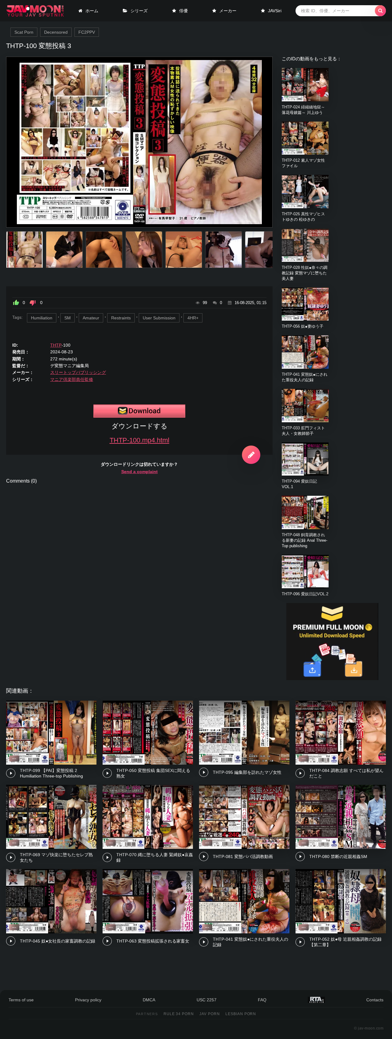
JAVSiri (274, 10)
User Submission (159, 317)
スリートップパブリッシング (78, 372)
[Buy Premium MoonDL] (332, 678)
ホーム (91, 10)
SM (67, 317)
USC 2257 (207, 1000)
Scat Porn (23, 32)
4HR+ (192, 317)
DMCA (149, 1000)
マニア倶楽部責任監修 (71, 379)
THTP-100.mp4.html (139, 440)
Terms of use (21, 1000)
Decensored (56, 32)
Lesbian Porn (240, 1014)
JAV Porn (209, 1014)
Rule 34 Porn (179, 1014)
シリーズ (139, 10)
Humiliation (41, 317)
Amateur (91, 317)
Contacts (374, 1000)
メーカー (227, 10)
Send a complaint (139, 471)
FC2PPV (86, 32)
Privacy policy (88, 1000)
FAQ (262, 1000)
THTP (56, 345)
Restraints (121, 317)
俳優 (183, 10)
